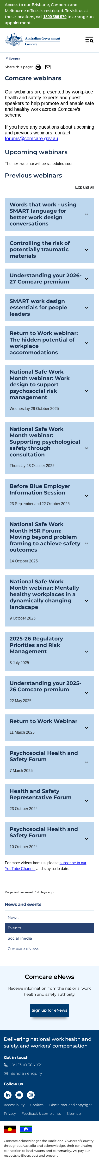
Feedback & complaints (41, 1113)
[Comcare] (33, 39)
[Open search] (89, 39)
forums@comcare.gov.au (31, 138)
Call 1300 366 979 (27, 1065)
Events (14, 59)
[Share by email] (48, 67)
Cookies (36, 1105)
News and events (23, 904)
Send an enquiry (26, 1073)
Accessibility (14, 1105)
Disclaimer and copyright (70, 1105)
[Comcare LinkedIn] (8, 1095)
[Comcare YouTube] (19, 1095)
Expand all (84, 187)
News (13, 917)
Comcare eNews (23, 948)
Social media (20, 938)
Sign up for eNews (49, 1010)
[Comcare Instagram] (31, 1095)
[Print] (38, 67)
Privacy (10, 1113)
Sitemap (74, 1113)
